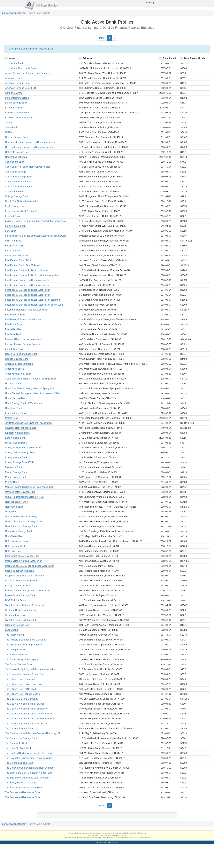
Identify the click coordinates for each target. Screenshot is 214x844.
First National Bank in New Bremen (23, 319)
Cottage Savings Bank (16, 196)
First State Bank (13, 334)
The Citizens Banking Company (21, 698)
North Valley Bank (14, 536)
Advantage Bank (13, 78)
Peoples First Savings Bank (19, 570)
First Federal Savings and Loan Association (27, 280)
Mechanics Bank (13, 467)
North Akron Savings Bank (18, 531)
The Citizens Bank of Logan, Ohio (22, 694)
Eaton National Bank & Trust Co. (22, 211)
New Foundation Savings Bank (21, 526)
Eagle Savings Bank (15, 206)
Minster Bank (12, 482)
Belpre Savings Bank (16, 102)
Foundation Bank (14, 349)
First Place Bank (13, 324)
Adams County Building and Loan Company (28, 73)
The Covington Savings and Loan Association (28, 758)
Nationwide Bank (14, 506)
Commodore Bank (14, 161)
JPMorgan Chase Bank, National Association (28, 422)
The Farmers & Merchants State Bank (24, 787)
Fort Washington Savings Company (23, 344)
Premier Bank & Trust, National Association (27, 590)
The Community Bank (16, 743)
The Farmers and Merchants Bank (22, 792)
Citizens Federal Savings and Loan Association (29, 147)
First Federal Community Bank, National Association (32, 275)
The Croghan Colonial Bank (19, 762)
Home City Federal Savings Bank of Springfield (29, 388)
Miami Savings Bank (15, 477)
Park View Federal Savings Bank (22, 556)
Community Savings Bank (18, 176)
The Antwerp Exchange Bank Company (25, 639)
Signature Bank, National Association (24, 605)
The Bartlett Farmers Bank (18, 664)
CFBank (9, 132)
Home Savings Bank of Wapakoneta (23, 403)
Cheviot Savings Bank (16, 137)
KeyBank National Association (21, 427)
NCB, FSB (10, 511)
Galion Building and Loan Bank (21, 353)
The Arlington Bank (15, 649)
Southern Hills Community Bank (21, 610)
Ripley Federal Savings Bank (20, 595)
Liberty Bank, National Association (23, 447)
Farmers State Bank (15, 225)
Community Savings (15, 171)
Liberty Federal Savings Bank (20, 452)
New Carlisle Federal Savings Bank (23, 521)
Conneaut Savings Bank (17, 181)
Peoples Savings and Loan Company (24, 575)
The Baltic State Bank (16, 654)
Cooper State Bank (15, 191)
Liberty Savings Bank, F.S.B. (19, 462)
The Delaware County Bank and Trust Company (30, 767)
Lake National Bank (15, 437)
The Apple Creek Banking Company (24, 644)
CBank (8, 122)
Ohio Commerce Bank (16, 541)
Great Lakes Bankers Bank (19, 363)
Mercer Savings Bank (16, 472)
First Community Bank (16, 255)
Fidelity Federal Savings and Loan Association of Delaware (35, 235)
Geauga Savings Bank (16, 358)
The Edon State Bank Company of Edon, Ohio (29, 772)
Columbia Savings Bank (17, 152)
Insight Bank (11, 418)
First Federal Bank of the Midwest (22, 265)
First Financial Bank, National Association (26, 309)
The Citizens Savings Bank (19, 728)
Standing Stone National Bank (20, 620)
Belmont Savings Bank (17, 97)
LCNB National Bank (16, 442)
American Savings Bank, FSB (20, 88)
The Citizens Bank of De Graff (20, 689)
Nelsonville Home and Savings (21, 516)
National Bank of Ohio (16, 501)
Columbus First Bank (16, 157)
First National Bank (15, 314)
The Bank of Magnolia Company (21, 659)
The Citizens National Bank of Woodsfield (26, 723)
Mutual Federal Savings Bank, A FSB (24, 496)
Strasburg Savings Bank (17, 625)
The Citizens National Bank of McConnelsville (29, 713)
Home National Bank (16, 398)
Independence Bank (15, 413)
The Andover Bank (14, 634)
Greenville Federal (14, 368)
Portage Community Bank (18, 585)
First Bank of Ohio (14, 245)
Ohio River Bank (13, 551)
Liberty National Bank (16, 457)
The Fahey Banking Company (20, 782)
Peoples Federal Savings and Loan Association (29, 565)
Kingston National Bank (17, 432)
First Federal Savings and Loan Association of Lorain (32, 299)
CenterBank (11, 127)
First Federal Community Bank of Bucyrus (26, 270)
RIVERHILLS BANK (15, 600)
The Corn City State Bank (18, 748)
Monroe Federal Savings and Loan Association (29, 487)
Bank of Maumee (14, 92)
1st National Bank (14, 63)
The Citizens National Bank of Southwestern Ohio (30, 718)
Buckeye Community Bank (18, 117)
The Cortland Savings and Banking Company (28, 753)
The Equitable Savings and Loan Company (27, 777)
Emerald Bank (12, 216)
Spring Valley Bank (15, 615)
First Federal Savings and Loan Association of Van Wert (34, 304)
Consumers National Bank (18, 186)
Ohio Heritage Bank (15, 546)
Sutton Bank (11, 629)
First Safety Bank (14, 329)
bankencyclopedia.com (14, 13)
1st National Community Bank (20, 68)
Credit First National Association (21, 201)
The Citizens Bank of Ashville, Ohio (23, 684)
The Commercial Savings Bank (21, 738)
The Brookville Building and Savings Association (30, 669)
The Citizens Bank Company (20, 679)
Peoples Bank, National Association (23, 560)
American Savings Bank (17, 83)
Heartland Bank (13, 383)
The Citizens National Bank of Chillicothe (26, 708)
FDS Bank (10, 230)
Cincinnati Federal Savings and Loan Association (30, 142)
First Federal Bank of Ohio (18, 260)
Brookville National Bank (18, 112)
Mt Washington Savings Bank (20, 491)
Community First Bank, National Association (28, 166)
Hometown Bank (13, 408)
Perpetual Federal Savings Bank (22, 580)
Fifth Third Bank (13, 240)
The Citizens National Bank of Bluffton (25, 703)
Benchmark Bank (14, 107)
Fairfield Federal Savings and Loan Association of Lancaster (36, 221)
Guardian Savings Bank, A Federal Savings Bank (30, 378)
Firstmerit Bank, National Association (24, 339)
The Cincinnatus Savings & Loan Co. (24, 674)
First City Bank (12, 250)
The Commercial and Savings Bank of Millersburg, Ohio (33, 733)
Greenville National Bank (18, 373)
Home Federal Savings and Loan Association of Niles (32, 393)
